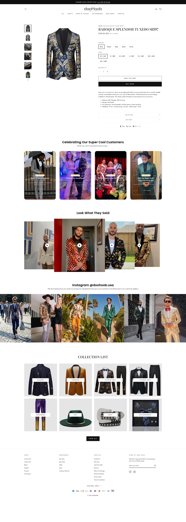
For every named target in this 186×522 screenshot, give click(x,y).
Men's (70, 14)
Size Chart (62, 462)
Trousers (26, 471)
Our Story (110, 14)
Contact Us (97, 459)
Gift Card (96, 462)
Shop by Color (82, 14)
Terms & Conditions (99, 480)
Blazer (26, 465)
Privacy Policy (98, 477)
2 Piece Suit (27, 462)
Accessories (97, 14)
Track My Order (98, 465)
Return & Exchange (99, 471)
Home (100, 26)
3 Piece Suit (27, 459)
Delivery (96, 468)
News (60, 468)
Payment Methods (99, 474)
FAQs (60, 465)
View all (93, 438)
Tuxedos (26, 468)
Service (121, 14)
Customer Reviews (64, 471)
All (63, 14)
